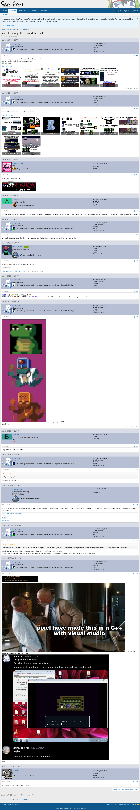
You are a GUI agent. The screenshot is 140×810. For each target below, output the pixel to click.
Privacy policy (122, 804)
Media (33, 11)
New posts (4, 14)
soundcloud (5, 520)
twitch (4, 517)
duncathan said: (8, 544)
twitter (4, 519)
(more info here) (8, 25)
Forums (13, 11)
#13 (137, 573)
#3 (137, 175)
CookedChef (17, 163)
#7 (137, 291)
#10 (137, 470)
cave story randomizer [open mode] (12, 513)
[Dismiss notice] (137, 19)
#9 (137, 446)
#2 (137, 108)
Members (43, 11)
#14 (137, 782)
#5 (137, 234)
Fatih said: (6, 474)
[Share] (134, 55)
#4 (137, 211)
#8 (137, 317)
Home (5, 11)
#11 (137, 505)
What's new (23, 11)
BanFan (15, 434)
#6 (137, 261)
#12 (137, 540)
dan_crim (5, 36)
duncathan (17, 489)
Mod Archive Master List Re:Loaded (12, 271)
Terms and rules (111, 804)
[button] (28, 11)
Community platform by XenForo (70, 808)
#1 (137, 55)
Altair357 (16, 199)
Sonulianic (16, 770)
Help (128, 804)
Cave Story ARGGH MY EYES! (11, 804)
